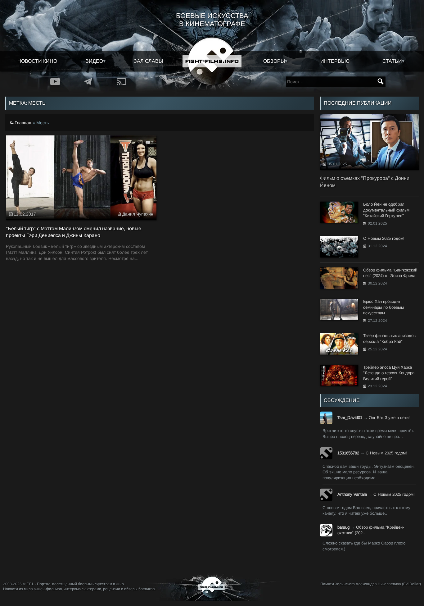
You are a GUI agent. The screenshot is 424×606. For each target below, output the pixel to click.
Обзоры (274, 61)
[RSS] (121, 81)
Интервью (335, 61)
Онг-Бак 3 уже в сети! (389, 417)
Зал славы (148, 61)
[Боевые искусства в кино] (212, 61)
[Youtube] (55, 81)
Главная (23, 122)
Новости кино (37, 61)
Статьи (392, 61)
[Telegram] (88, 81)
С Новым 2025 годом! (386, 453)
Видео (94, 61)
